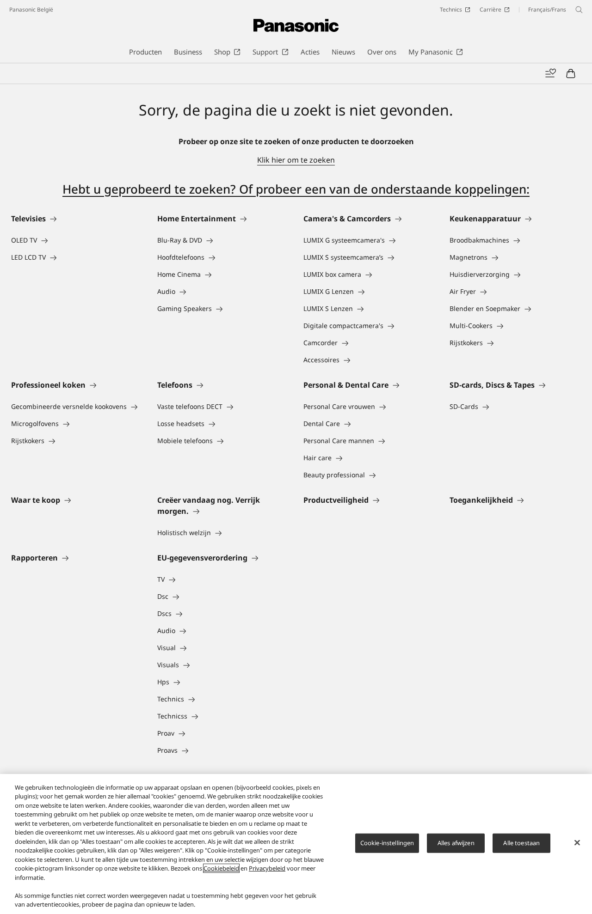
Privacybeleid (267, 868)
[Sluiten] (577, 843)
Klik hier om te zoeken (296, 160)
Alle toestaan (521, 843)
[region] (296, 844)
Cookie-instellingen (387, 843)
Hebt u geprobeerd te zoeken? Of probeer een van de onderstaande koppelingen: (296, 189)
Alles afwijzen (456, 843)
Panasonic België (31, 9)
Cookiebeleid (221, 868)
